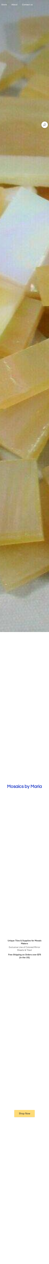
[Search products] (44, 124)
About (14, 4)
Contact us (27, 4)
